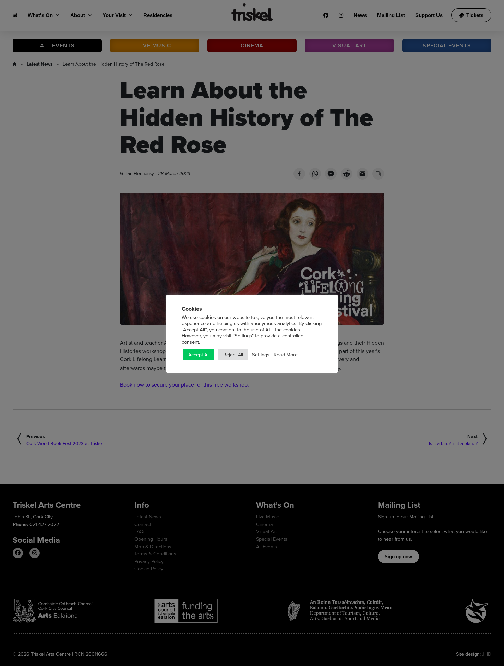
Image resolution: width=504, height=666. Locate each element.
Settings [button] (260, 355)
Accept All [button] (198, 354)
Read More (286, 355)
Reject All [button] (233, 354)
